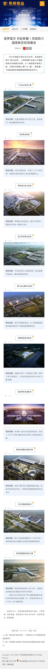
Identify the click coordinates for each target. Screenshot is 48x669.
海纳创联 (10, 664)
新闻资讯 (6, 29)
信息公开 (15, 29)
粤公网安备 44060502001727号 (30, 661)
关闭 (34, 631)
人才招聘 (24, 29)
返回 (30, 631)
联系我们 (33, 29)
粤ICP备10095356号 (9, 661)
